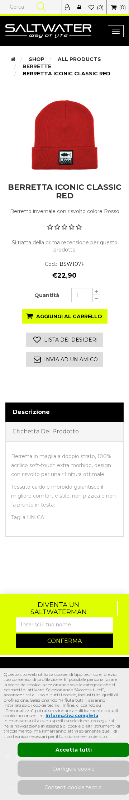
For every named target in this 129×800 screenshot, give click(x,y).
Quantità (46, 295)
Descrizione (31, 412)
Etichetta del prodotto (46, 431)
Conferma (64, 640)
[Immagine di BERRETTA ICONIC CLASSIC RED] (64, 134)
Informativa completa (72, 715)
